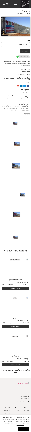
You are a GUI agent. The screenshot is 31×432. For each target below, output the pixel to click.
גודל (28, 40)
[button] (15, 4)
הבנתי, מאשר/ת (23, 429)
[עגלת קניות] (7, 4)
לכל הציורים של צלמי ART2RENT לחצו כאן (17, 78)
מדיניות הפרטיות (20, 425)
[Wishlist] (4, 4)
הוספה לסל (24, 51)
